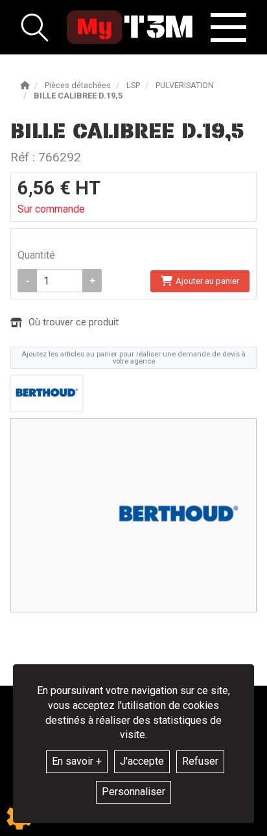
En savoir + (77, 761)
